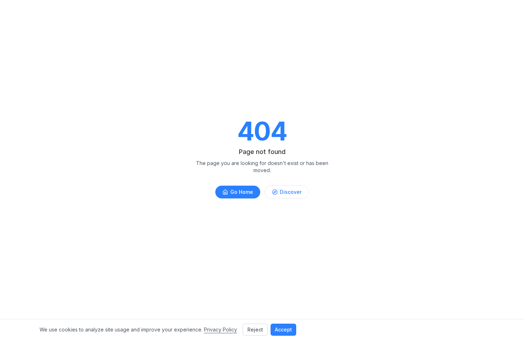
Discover (291, 192)
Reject (255, 329)
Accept (283, 329)
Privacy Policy (220, 329)
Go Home (241, 192)
